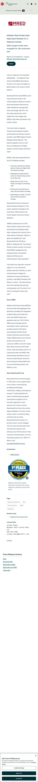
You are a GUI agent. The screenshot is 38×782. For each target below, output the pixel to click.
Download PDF (8, 562)
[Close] (36, 756)
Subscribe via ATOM (10, 567)
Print (4, 559)
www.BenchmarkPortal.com (16, 443)
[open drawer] (35, 4)
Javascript (6, 570)
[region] (19, 767)
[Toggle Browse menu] (31, 10)
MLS (24, 502)
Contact (9, 541)
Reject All (19, 773)
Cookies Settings (19, 768)
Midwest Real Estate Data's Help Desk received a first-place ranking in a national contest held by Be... (18, 486)
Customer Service (12, 505)
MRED (21, 505)
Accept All (19, 778)
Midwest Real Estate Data (19, 517)
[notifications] (31, 4)
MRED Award (15, 455)
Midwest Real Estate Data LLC (17, 59)
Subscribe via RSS (9, 565)
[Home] (9, 4)
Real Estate (10, 509)
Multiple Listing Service (14, 502)
